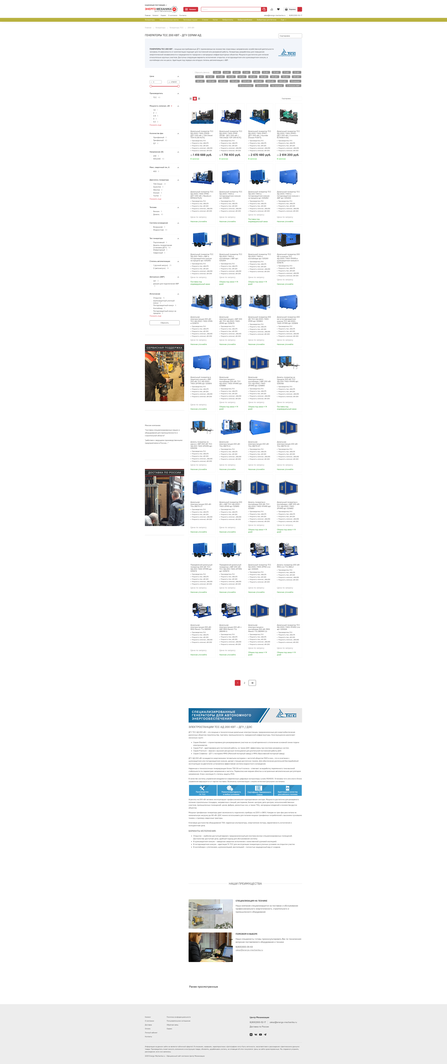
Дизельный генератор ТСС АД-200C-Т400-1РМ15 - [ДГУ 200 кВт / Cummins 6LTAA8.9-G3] (288, 134)
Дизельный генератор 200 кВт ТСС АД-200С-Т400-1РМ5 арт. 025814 (259, 319)
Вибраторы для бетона (266, 19)
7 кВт (246, 72)
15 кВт (199, 77)
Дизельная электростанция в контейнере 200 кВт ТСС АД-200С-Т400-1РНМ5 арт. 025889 (230, 381)
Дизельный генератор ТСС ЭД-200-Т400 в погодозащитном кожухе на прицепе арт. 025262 (259, 194)
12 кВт (296, 72)
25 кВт (253, 77)
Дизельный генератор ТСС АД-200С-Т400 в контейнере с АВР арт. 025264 (230, 257)
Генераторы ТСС (176, 27)
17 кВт (220, 77)
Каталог (192, 9)
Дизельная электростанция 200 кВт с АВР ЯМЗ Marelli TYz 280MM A (230, 628)
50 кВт (285, 77)
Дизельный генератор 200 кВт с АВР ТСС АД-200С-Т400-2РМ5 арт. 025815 (230, 504)
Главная (148, 15)
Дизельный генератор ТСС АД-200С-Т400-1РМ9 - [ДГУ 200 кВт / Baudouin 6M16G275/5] (201, 194)
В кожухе (295, 81)
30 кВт (263, 77)
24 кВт (242, 77)
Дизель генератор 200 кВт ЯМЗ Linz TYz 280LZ (288, 566)
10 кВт (276, 72)
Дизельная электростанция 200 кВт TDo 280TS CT (200, 504)
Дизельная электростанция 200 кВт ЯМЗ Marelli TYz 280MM (200, 627)
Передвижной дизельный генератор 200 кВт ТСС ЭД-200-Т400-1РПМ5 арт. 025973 (201, 568)
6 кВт (236, 72)
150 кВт (235, 81)
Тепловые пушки (190, 19)
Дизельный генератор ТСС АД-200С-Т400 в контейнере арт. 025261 (259, 256)
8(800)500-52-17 (295, 15)
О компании (172, 15)
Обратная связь (172, 1025)
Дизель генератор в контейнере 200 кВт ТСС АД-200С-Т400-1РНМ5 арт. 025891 (259, 505)
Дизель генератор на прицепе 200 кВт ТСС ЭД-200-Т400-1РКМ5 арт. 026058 (287, 380)
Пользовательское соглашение (178, 1021)
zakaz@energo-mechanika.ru (274, 15)
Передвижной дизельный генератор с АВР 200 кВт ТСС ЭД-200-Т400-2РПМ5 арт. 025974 (230, 568)
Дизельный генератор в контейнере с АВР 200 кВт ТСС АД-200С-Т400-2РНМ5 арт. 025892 (288, 505)
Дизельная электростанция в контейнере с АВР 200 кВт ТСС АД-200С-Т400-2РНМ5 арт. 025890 (259, 381)
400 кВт (282, 81)
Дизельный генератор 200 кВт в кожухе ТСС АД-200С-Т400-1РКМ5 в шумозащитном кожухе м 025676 (288, 258)
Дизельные (262, 85)
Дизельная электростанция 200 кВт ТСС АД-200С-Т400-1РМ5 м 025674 (201, 320)
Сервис (163, 15)
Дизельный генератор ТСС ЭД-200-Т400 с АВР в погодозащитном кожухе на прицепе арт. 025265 (201, 257)
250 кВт (258, 81)
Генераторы (150, 19)
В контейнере (246, 85)
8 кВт (256, 72)
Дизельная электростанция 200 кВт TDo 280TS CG (287, 444)
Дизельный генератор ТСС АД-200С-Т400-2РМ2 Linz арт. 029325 (259, 567)
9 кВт (266, 72)
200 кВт (246, 81)
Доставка (148, 1025)
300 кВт (270, 81)
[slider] (150, 86)
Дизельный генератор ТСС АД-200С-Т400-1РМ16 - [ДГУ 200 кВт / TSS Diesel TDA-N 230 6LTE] (201, 134)
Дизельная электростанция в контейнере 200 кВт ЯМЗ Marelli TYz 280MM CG (259, 628)
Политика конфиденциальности (179, 1017)
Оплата (147, 1029)
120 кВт (223, 81)
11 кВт (286, 72)
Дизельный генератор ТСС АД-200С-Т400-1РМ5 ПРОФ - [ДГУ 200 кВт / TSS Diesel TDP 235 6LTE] (230, 134)
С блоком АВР (293, 85)
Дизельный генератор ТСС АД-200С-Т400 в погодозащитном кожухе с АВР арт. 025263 (288, 194)
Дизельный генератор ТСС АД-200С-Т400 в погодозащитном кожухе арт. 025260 (230, 194)
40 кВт (274, 77)
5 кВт (227, 72)
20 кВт (231, 77)
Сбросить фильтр (202, 72)
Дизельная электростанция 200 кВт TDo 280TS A (229, 444)
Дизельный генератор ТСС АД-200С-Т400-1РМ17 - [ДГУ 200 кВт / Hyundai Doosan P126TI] (259, 134)
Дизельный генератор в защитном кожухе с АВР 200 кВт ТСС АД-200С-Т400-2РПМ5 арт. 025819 (201, 380)
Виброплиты (227, 19)
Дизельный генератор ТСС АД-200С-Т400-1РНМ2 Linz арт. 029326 (288, 627)
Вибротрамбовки (245, 19)
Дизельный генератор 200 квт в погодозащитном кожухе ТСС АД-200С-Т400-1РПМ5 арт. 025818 (288, 320)
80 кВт (200, 81)
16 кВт (210, 77)
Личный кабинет (151, 1033)
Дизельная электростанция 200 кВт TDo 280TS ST (258, 444)
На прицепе (277, 85)
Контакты (182, 15)
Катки (215, 19)
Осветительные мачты (169, 19)
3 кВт (217, 72)
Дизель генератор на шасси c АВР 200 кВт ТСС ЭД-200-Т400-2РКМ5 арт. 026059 (201, 445)
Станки (205, 19)
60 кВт (296, 77)
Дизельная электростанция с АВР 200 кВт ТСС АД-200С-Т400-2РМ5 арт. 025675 (230, 320)
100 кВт (211, 81)
